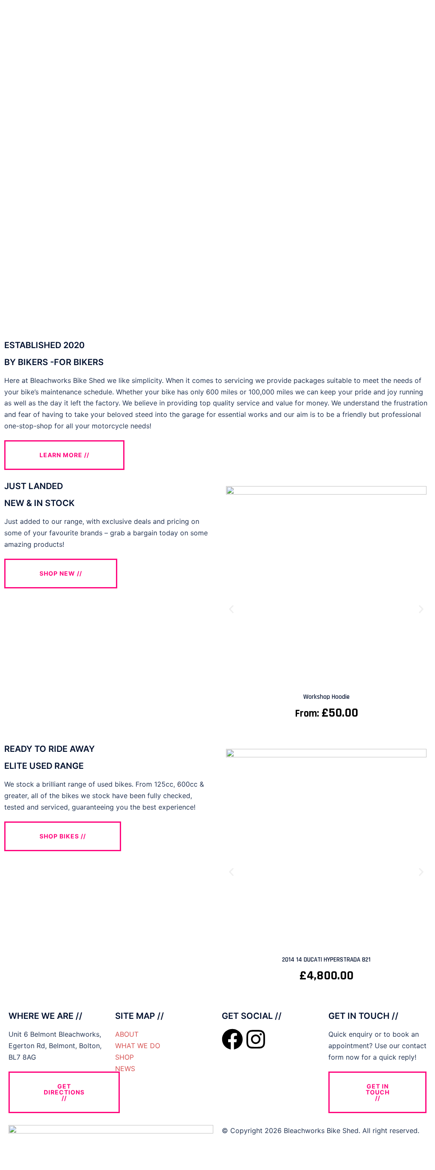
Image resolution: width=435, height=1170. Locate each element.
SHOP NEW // (61, 573)
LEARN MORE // (64, 454)
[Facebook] (232, 1039)
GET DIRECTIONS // (64, 1092)
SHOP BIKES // (63, 836)
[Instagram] (255, 1039)
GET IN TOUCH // (378, 1092)
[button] (231, 609)
